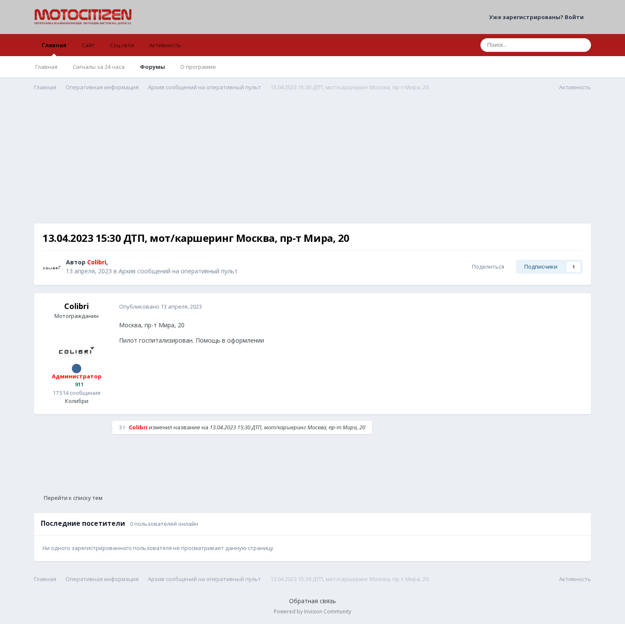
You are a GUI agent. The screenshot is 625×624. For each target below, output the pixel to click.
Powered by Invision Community (312, 611)
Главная (54, 45)
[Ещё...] (575, 307)
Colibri (76, 306)
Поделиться (486, 266)
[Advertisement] (312, 164)
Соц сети (122, 45)
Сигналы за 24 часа (99, 67)
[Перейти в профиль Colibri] (52, 267)
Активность (165, 45)
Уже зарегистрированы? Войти (537, 17)
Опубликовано (160, 306)
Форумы (152, 67)
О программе (198, 67)
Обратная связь (312, 601)
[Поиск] (582, 45)
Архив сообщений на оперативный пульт (178, 271)
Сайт (88, 45)
